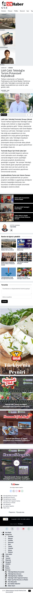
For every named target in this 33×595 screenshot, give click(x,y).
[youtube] (23, 528)
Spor (27, 11)
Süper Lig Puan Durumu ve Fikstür (18, 580)
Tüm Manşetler (7, 504)
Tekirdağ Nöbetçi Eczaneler (10, 495)
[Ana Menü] (6, 8)
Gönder (4, 301)
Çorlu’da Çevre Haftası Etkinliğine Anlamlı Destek (23, 278)
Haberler (3, 67)
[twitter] (12, 528)
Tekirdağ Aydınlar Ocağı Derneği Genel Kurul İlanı (7, 278)
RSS (6, 519)
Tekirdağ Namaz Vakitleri (9, 499)
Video (7, 556)
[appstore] (12, 512)
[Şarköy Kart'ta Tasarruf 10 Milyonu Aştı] (24, 243)
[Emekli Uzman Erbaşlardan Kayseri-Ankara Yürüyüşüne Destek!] (8, 257)
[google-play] (20, 512)
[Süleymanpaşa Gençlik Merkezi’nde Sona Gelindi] (8, 243)
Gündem (3, 11)
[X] (13, 491)
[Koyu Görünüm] (2, 8)
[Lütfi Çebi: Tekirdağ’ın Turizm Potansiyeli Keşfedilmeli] (16, 103)
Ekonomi (22, 11)
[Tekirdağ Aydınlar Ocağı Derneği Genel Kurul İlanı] (8, 272)
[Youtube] (19, 491)
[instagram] (17, 528)
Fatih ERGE (13, 227)
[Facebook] (11, 491)
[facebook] (6, 528)
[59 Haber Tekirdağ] (16, 3)
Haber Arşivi (6, 508)
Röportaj (8, 560)
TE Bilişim (20, 524)
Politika (16, 11)
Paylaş (4, 114)
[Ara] (4, 8)
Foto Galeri (8, 554)
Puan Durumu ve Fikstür (9, 502)
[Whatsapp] (22, 491)
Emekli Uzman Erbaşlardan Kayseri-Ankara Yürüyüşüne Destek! (8, 264)
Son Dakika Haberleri (8, 506)
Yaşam (10, 546)
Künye (10, 550)
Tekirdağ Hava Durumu (9, 497)
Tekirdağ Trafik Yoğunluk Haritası (11, 501)
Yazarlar (10, 548)
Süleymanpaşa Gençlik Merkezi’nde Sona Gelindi (7, 249)
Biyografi (8, 562)
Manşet (10, 11)
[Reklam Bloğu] (16, 341)
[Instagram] (16, 491)
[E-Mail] (11, 230)
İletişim (10, 552)
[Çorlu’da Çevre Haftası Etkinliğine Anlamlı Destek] (24, 272)
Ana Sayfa (8, 532)
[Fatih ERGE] (5, 228)
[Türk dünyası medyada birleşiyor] (24, 257)
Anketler (8, 564)
